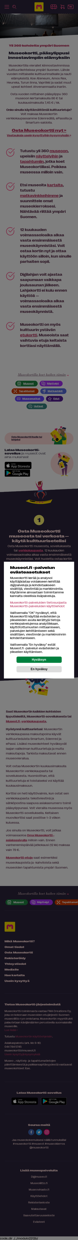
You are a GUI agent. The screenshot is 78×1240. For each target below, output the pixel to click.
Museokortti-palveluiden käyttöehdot (37, 606)
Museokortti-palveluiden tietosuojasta (38, 602)
